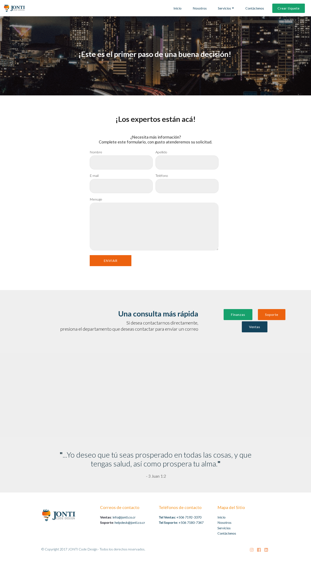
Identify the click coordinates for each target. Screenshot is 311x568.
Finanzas (238, 314)
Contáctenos (254, 8)
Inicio (177, 8)
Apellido (161, 152)
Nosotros (200, 8)
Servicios (224, 8)
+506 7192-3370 (188, 517)
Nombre (96, 152)
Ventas (254, 327)
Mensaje (96, 199)
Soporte (271, 314)
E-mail (94, 175)
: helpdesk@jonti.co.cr (122, 522)
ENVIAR (110, 261)
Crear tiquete (289, 8)
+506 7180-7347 (191, 522)
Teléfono (162, 175)
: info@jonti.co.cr (118, 517)
